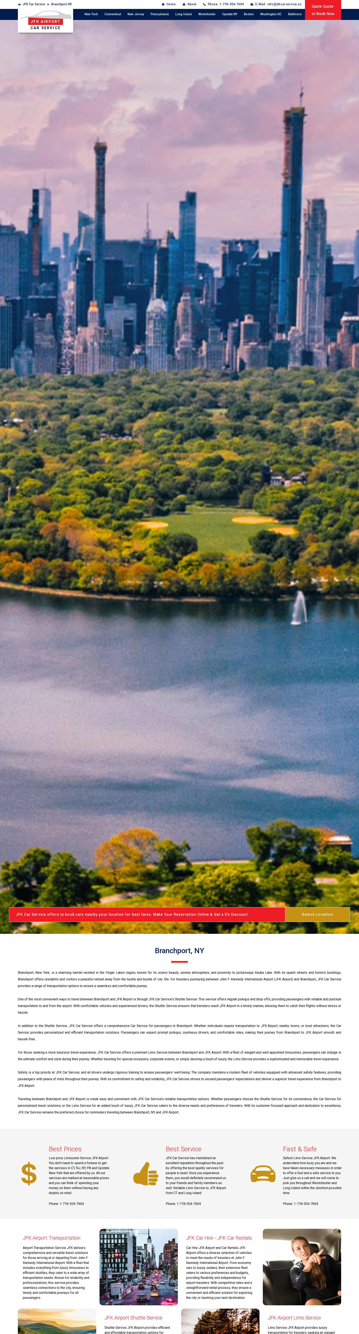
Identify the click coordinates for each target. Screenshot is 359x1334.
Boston (249, 14)
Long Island (183, 14)
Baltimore (295, 14)
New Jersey (136, 14)
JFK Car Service (34, 4)
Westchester (207, 14)
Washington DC (271, 14)
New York (91, 14)
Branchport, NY (61, 4)
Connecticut (113, 14)
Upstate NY (229, 14)
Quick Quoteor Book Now (323, 10)
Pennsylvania (160, 14)
